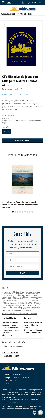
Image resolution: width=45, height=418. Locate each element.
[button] (31, 2)
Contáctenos (10, 380)
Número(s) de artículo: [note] (12, 89)
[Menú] (3, 2)
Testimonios (6, 333)
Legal (7, 383)
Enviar (22, 273)
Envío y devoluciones (10, 327)
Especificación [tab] (21, 95)
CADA (7, 132)
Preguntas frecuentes (10, 322)
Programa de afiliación (33, 322)
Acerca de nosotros (13, 374)
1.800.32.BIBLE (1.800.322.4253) (16, 14)
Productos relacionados (22, 155)
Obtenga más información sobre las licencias (19, 314)
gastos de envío (11, 120)
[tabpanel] (22, 105)
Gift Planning (7, 335)
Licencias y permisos (32, 333)
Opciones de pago (9, 325)
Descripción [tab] (7, 95)
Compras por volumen (10, 330)
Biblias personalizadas (33, 330)
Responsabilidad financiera (17, 377)
